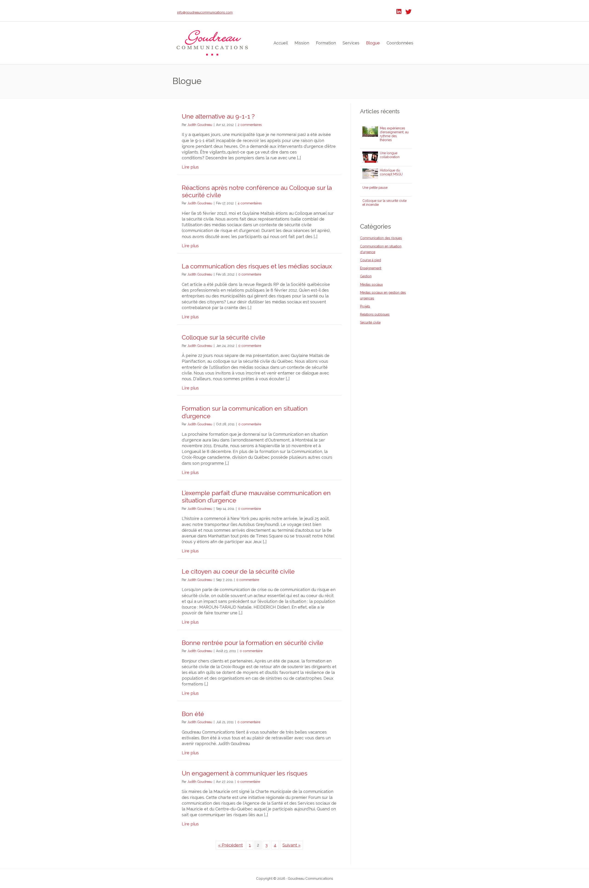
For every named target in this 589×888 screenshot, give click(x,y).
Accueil (281, 43)
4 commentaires (250, 203)
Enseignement (370, 268)
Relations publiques (375, 314)
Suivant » (291, 845)
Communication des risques (381, 238)
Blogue (373, 43)
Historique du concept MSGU (391, 172)
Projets (365, 306)
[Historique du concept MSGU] (370, 171)
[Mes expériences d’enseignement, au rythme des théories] (370, 129)
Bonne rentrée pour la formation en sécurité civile (252, 642)
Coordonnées (400, 43)
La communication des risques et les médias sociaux (257, 266)
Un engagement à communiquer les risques (244, 773)
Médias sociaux (371, 284)
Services (351, 43)
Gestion (366, 276)
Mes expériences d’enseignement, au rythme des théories (394, 134)
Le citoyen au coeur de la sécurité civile (238, 571)
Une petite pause (374, 187)
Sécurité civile (370, 322)
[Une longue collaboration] (370, 154)
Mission (301, 43)
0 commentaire (249, 274)
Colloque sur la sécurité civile (223, 337)
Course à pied (370, 260)
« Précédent (230, 845)
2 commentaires (250, 125)
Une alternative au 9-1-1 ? (218, 116)
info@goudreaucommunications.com (205, 12)
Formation (326, 43)
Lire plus (190, 166)
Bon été (193, 713)
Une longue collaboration (390, 155)
